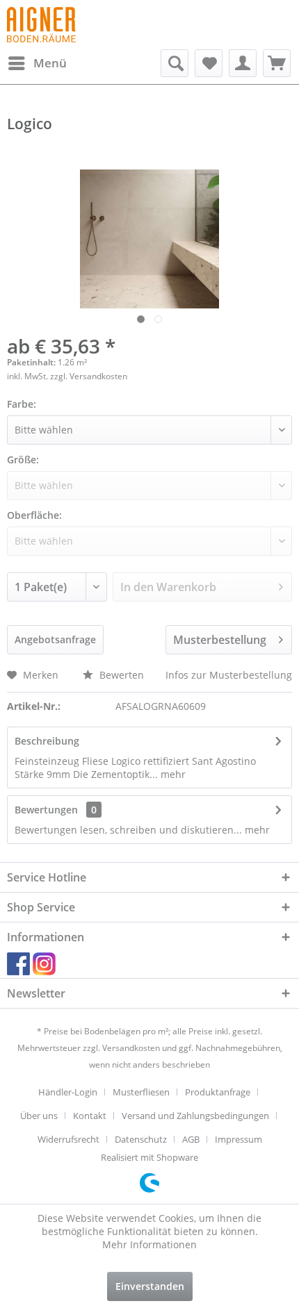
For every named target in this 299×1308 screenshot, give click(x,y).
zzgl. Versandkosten (88, 376)
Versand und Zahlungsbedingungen (195, 1115)
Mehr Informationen (149, 1244)
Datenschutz (141, 1139)
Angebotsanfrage (55, 639)
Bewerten (120, 674)
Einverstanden (149, 1286)
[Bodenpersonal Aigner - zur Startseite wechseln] (41, 24)
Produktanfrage (217, 1092)
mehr (172, 774)
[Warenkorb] (277, 63)
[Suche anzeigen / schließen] (174, 63)
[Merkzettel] (209, 63)
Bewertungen (46, 809)
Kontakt (89, 1115)
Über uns (39, 1115)
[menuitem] (37, 63)
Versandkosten (131, 1048)
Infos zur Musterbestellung (228, 674)
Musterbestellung (219, 639)
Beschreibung (47, 740)
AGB (191, 1139)
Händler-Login (67, 1092)
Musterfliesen (141, 1092)
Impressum (238, 1139)
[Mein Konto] (243, 63)
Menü (50, 63)
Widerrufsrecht (68, 1139)
